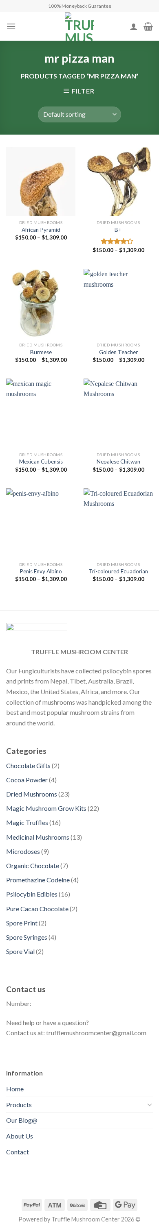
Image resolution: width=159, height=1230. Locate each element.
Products (19, 1104)
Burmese (41, 352)
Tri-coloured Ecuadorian (118, 571)
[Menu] (11, 26)
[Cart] (148, 26)
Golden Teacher (118, 352)
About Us (19, 1136)
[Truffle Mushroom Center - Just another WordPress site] (79, 26)
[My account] (134, 26)
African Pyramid (41, 229)
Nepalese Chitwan (118, 461)
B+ (118, 229)
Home (15, 1089)
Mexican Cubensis (41, 461)
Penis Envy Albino (41, 571)
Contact (17, 1152)
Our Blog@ (22, 1120)
